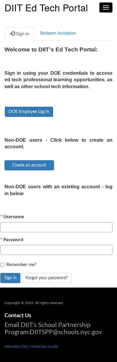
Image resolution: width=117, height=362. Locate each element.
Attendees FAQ (16, 346)
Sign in (10, 278)
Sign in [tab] (22, 34)
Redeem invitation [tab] (58, 33)
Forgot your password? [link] (47, 278)
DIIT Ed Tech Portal (46, 7)
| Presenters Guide (43, 346)
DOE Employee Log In (29, 112)
